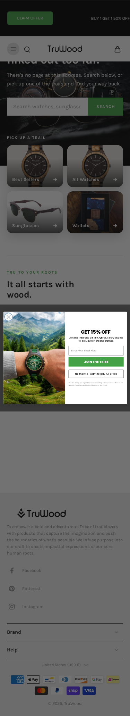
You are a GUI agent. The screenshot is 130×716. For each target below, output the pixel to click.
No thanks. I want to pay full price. (96, 374)
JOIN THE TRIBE (96, 362)
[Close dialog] (8, 317)
